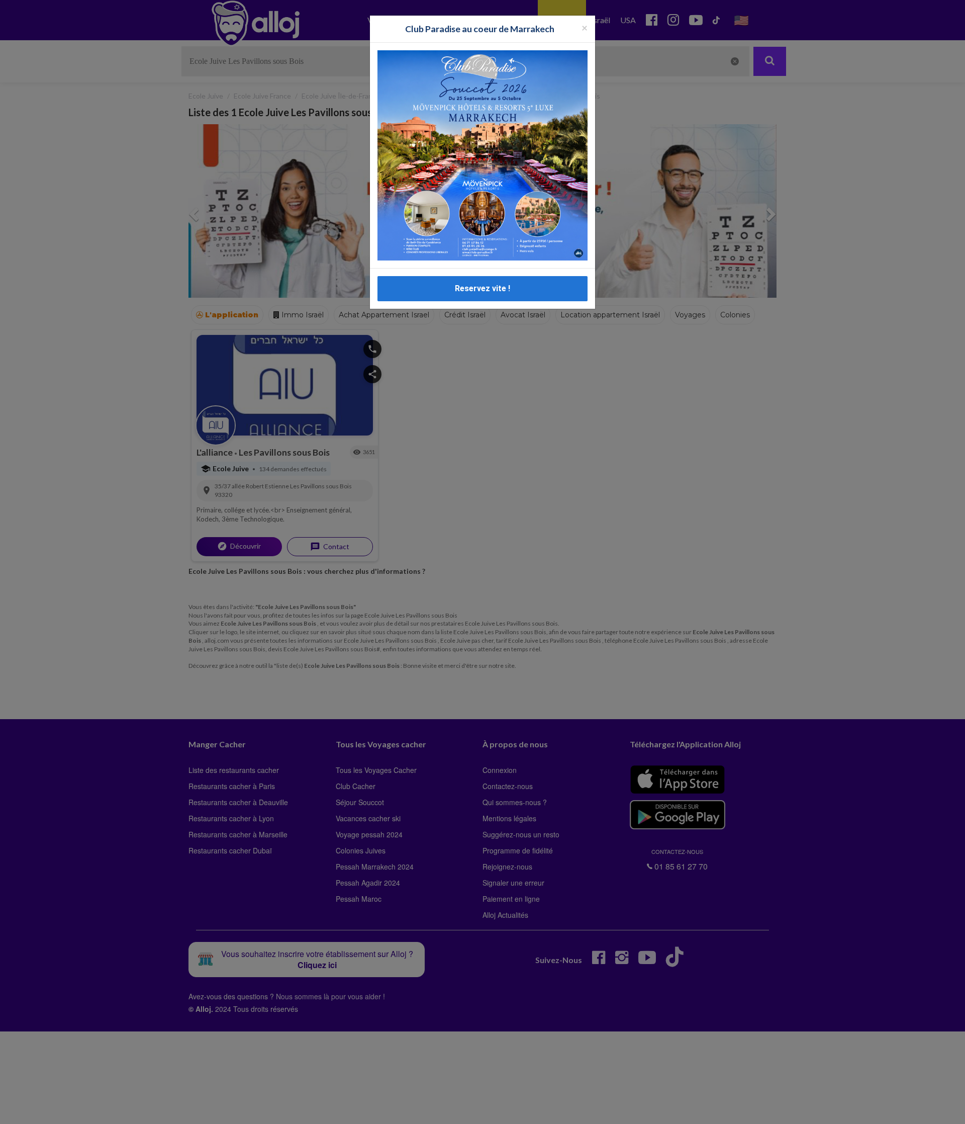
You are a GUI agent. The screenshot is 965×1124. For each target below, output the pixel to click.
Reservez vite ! (482, 288)
